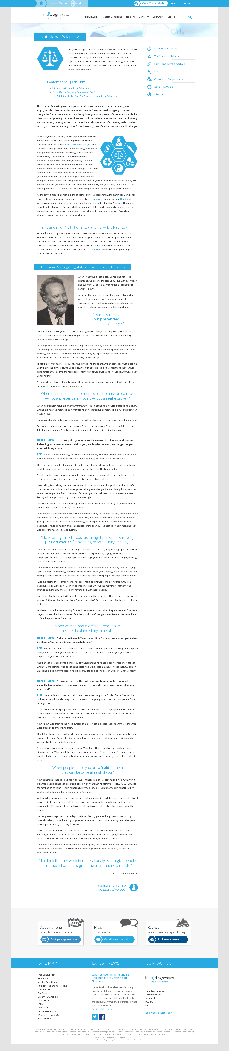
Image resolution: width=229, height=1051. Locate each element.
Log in (186, 3)
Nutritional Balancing (165, 48)
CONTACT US (159, 963)
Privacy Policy (44, 1018)
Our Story (144, 16)
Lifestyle (158, 94)
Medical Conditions (112, 16)
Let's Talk (175, 3)
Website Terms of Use (49, 1014)
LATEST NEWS (105, 963)
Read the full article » (102, 1008)
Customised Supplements (168, 79)
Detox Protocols (163, 86)
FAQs (40, 1003)
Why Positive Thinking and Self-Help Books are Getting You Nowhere (112, 978)
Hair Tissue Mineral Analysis (169, 63)
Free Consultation (46, 974)
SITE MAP (47, 963)
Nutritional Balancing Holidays (52, 985)
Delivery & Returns (47, 1011)
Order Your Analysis (48, 996)
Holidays (130, 16)
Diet (156, 71)
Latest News (44, 1000)
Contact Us (43, 1007)
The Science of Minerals (167, 56)
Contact (171, 16)
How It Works (59, 3)
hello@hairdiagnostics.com (158, 1012)
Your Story (158, 16)
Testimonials (44, 989)
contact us (96, 249)
